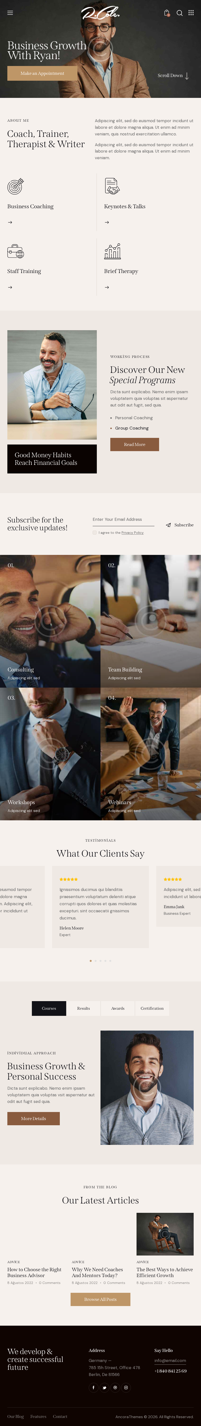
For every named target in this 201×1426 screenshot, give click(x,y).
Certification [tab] (152, 1008)
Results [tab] (83, 1008)
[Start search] (179, 13)
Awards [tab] (118, 1008)
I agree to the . (121, 532)
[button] (91, 961)
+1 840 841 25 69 (170, 1371)
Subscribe (184, 525)
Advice (13, 1262)
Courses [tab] (49, 1008)
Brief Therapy (121, 271)
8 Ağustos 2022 (20, 1283)
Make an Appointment (42, 73)
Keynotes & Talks (125, 206)
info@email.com (170, 1360)
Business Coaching (30, 206)
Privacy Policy (133, 533)
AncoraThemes (129, 1416)
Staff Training (24, 271)
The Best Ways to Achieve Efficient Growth (165, 1272)
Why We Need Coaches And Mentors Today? (97, 1272)
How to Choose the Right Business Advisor (34, 1272)
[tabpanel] (100, 1088)
